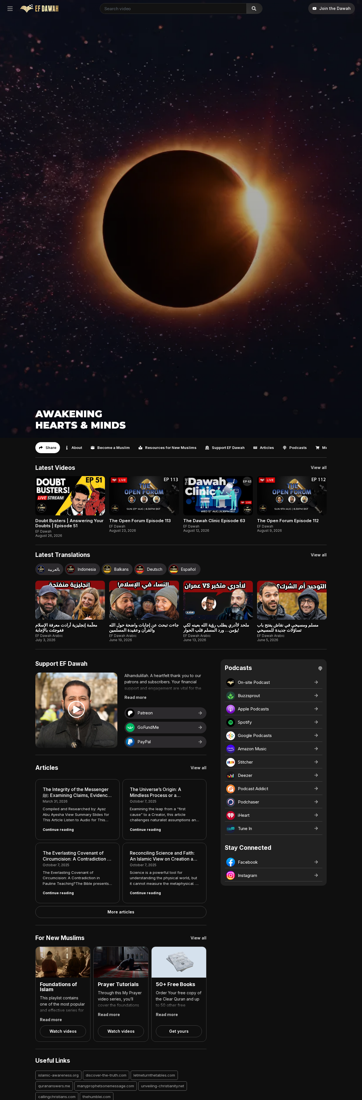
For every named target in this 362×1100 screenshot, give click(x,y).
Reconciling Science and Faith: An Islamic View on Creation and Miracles (164, 859)
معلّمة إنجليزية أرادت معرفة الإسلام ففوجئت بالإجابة (66, 627)
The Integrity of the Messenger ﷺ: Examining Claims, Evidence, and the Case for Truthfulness (77, 795)
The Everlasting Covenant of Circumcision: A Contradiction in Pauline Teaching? (77, 859)
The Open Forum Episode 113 (140, 520)
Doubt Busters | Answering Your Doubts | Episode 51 (69, 523)
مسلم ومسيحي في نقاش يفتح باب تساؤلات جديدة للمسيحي (287, 627)
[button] (47, 447)
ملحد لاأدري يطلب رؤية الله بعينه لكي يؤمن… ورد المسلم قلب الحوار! (216, 627)
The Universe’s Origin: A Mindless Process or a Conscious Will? (155, 795)
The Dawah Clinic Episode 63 (214, 520)
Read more (135, 697)
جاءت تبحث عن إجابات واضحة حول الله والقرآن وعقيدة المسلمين (144, 627)
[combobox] (172, 8)
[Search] (254, 8)
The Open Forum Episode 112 (288, 520)
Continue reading (58, 829)
